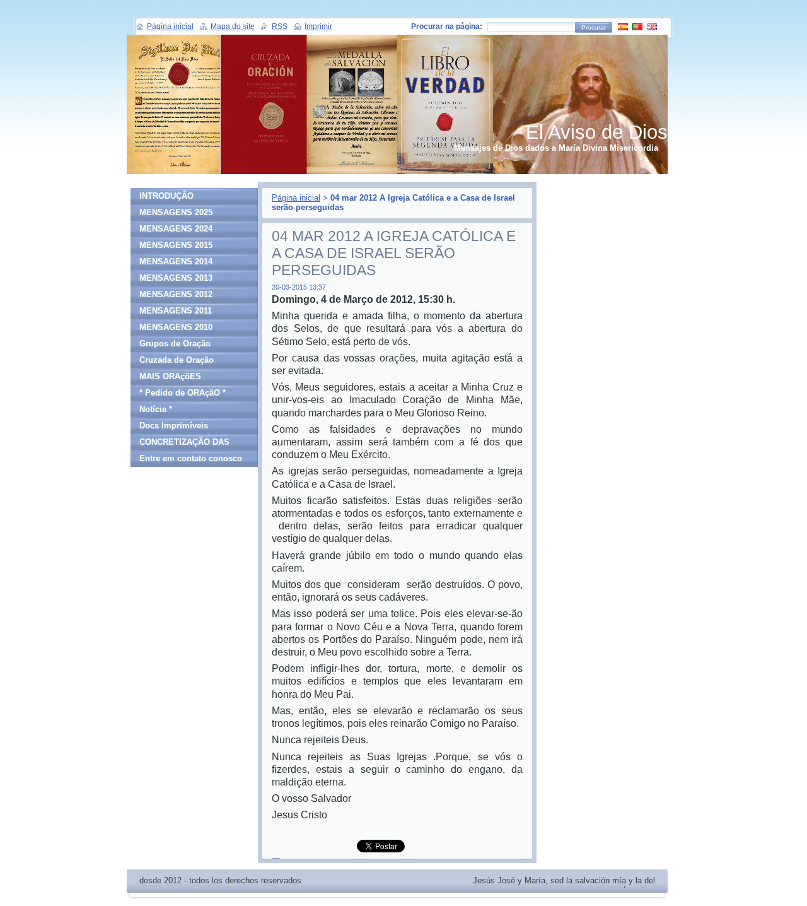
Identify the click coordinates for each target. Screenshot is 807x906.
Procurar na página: (446, 26)
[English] (652, 26)
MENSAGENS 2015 (175, 245)
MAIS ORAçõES (170, 376)
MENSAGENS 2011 (175, 310)
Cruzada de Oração (176, 360)
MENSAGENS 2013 (175, 278)
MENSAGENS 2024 (175, 228)
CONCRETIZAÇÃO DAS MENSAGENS (184, 443)
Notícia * (155, 409)
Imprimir (318, 26)
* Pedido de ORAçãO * (182, 392)
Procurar (593, 27)
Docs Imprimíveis (173, 425)
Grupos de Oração (175, 343)
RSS (279, 26)
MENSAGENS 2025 (175, 212)
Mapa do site (233, 26)
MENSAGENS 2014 (175, 261)
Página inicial (296, 198)
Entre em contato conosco (190, 458)
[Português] (637, 26)
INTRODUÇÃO (166, 196)
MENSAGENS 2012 (175, 294)
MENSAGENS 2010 (175, 327)
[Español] (623, 26)
